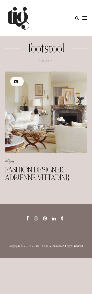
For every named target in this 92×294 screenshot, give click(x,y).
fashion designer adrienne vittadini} (37, 173)
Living (9, 160)
